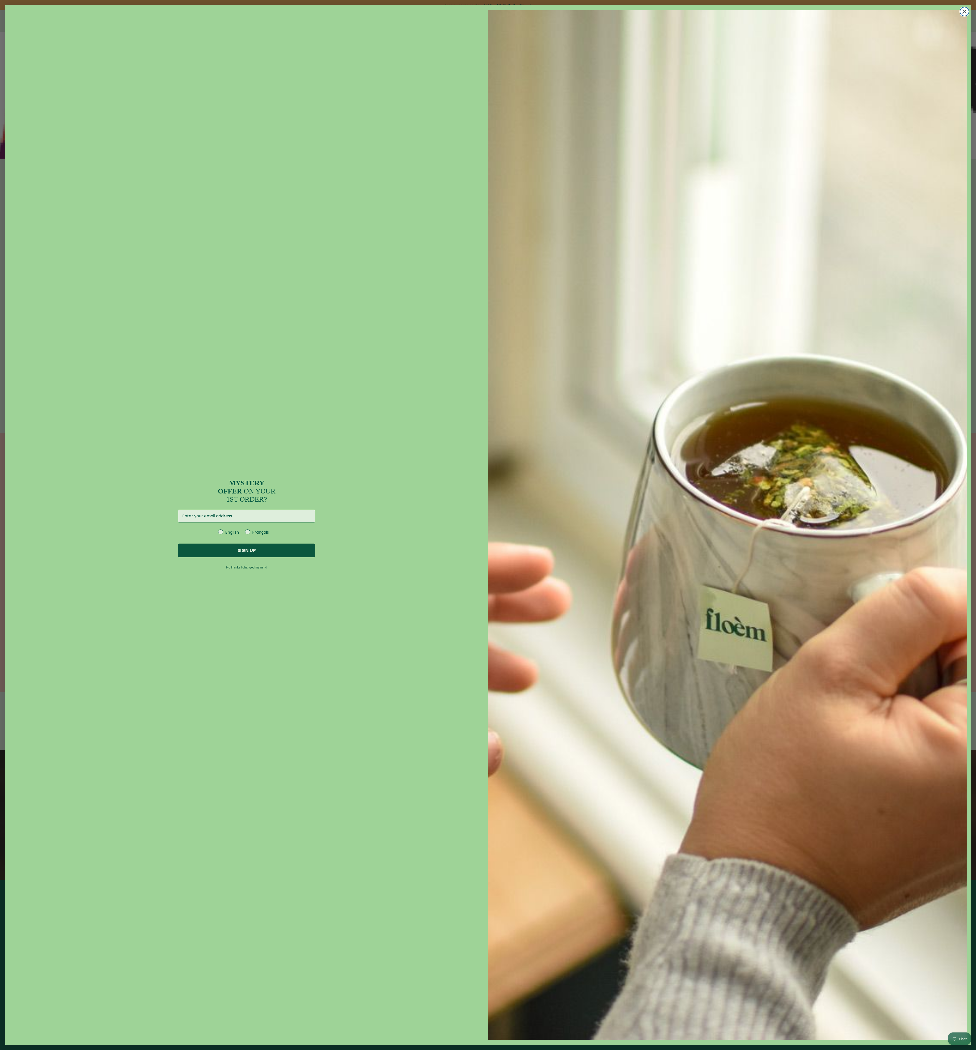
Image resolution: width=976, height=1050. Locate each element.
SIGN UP (246, 550)
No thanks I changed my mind (246, 567)
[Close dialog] (964, 11)
